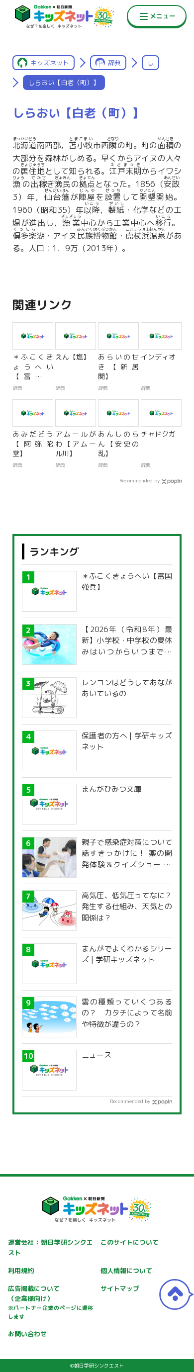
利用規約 (21, 1270)
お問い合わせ (27, 1333)
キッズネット (49, 62)
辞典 (114, 62)
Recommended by (139, 480)
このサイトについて (129, 1242)
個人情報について (126, 1270)
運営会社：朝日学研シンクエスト (51, 1247)
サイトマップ (119, 1288)
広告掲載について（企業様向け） (51, 1302)
